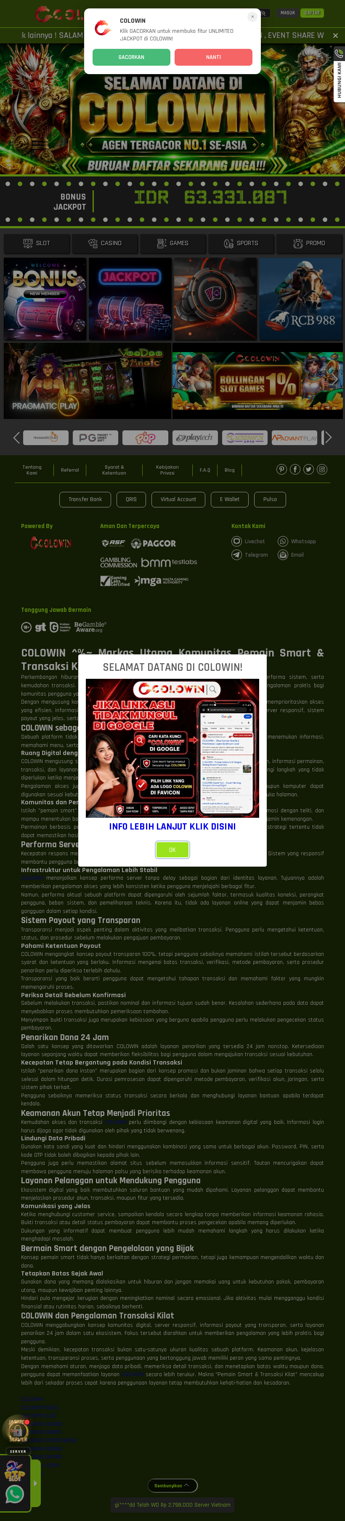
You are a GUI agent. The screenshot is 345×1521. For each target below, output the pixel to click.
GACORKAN (131, 57)
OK (172, 850)
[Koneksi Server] (18, 1430)
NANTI (213, 57)
